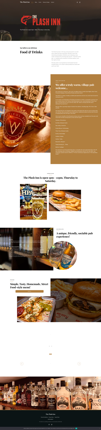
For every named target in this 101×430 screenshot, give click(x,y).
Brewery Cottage (46, 2)
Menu (36, 2)
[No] (99, 428)
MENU (30, 291)
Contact (52, 2)
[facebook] (77, 2)
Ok (76, 428)
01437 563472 (50, 419)
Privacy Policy (51, 417)
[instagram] (80, 2)
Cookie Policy (57, 417)
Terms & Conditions (44, 417)
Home (32, 2)
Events (40, 2)
